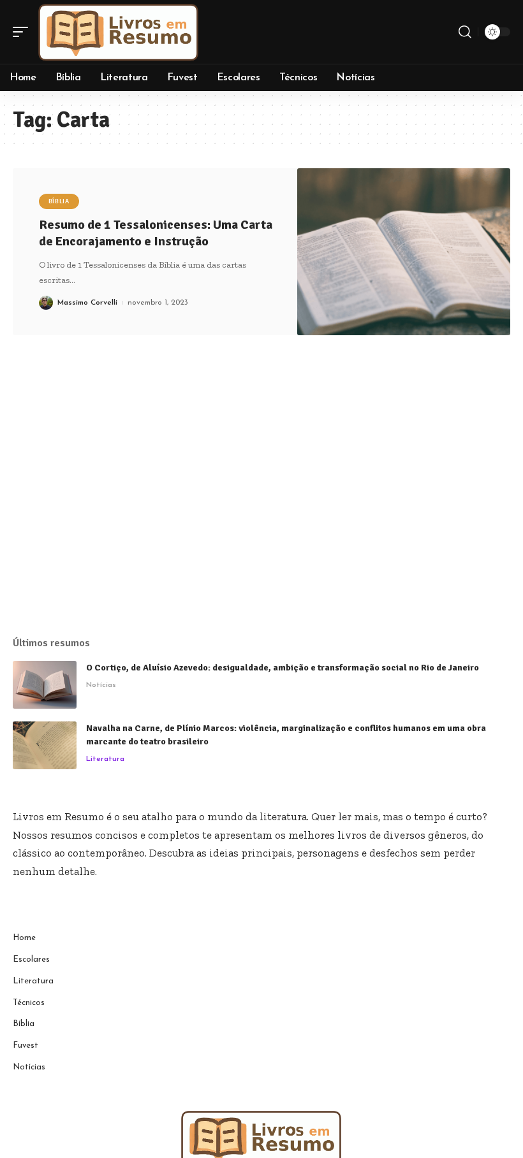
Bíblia (59, 201)
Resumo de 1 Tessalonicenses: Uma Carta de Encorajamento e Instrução (155, 233)
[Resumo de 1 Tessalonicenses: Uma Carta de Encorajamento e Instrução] (404, 252)
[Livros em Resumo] (118, 32)
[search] (465, 32)
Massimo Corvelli (87, 303)
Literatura (105, 759)
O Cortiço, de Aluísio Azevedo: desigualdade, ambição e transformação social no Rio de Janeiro (282, 667)
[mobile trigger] (23, 32)
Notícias (101, 685)
